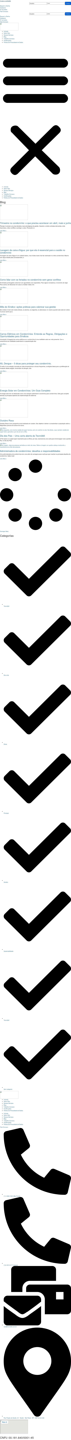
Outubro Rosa (7, 420)
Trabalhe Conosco (9, 39)
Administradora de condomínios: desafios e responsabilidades (30, 451)
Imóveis (6, 31)
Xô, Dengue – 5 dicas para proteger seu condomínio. (25, 363)
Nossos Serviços (8, 35)
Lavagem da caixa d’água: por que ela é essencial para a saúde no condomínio (32, 251)
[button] (35, 115)
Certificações (7, 40)
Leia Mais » (3, 231)
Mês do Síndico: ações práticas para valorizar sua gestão (28, 306)
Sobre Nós (7, 33)
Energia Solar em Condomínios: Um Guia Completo (25, 390)
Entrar (68, 3)
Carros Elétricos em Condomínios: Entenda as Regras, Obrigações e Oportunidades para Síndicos (33, 335)
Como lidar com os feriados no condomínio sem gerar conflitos (30, 279)
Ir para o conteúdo (5, 1)
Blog (5, 37)
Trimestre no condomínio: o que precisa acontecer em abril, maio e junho (35, 223)
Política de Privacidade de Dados (13, 42)
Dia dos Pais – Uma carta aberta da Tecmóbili (22, 435)
